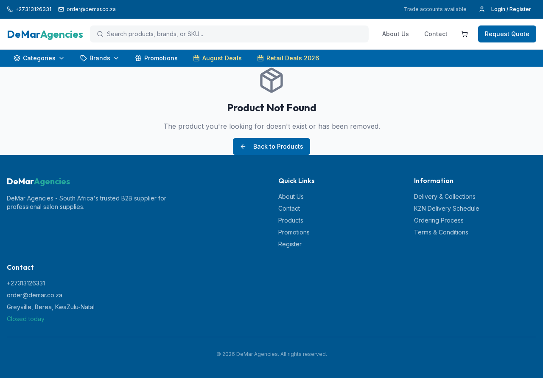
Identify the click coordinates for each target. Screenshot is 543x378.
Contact (436, 33)
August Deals (222, 58)
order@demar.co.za (34, 295)
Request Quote (507, 33)
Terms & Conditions (441, 232)
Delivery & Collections (445, 196)
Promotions (161, 58)
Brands (100, 58)
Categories (39, 58)
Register (290, 244)
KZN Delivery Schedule (446, 208)
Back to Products (278, 146)
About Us (395, 33)
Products (290, 220)
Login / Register (511, 9)
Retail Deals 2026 (292, 58)
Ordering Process (439, 220)
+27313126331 (26, 283)
